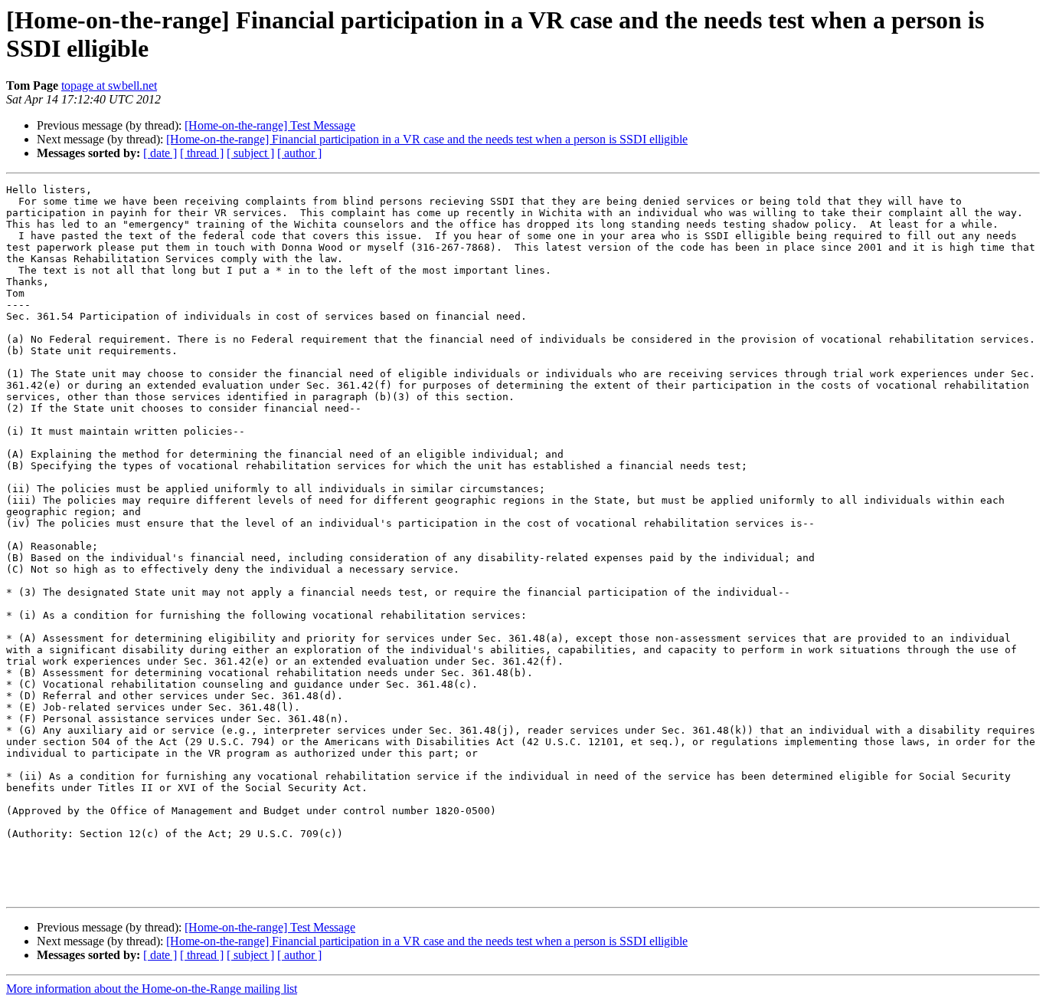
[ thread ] (202, 152)
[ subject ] (250, 152)
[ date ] (160, 152)
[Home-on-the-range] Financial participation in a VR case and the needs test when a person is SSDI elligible (427, 139)
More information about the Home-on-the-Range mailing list (151, 988)
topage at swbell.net (109, 85)
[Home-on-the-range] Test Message (270, 125)
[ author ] (299, 152)
